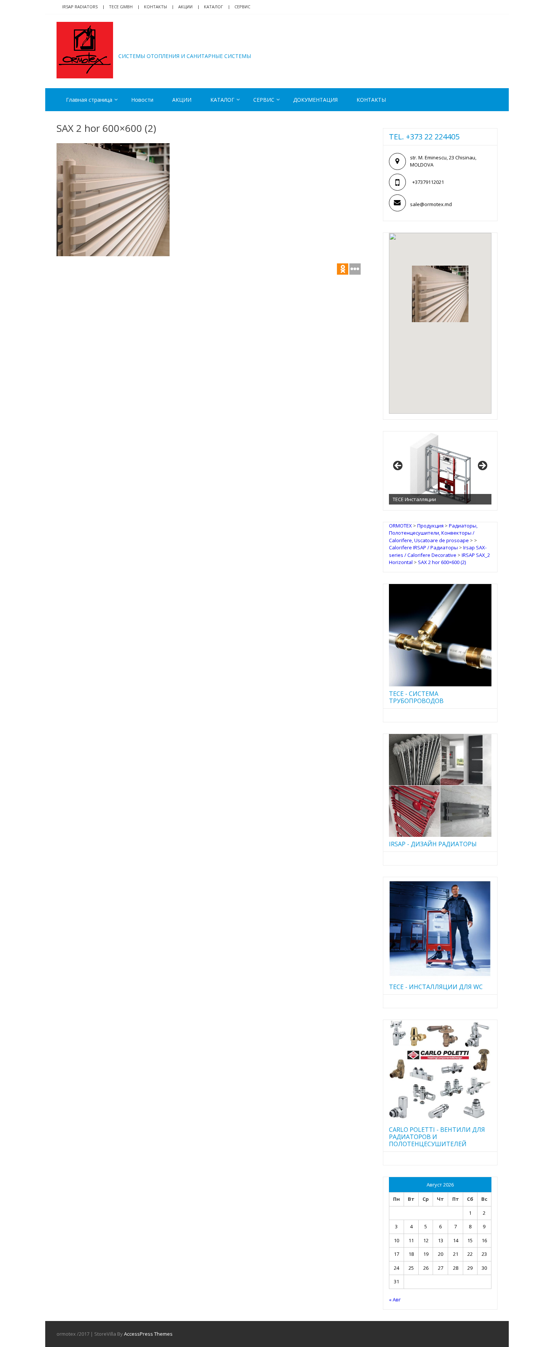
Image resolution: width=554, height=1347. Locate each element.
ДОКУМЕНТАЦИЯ (315, 99)
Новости (142, 99)
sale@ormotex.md (431, 204)
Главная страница (89, 99)
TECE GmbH (121, 6)
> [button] (482, 466)
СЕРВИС (263, 99)
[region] (440, 468)
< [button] (398, 466)
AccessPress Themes (148, 1333)
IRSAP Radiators (80, 6)
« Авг (395, 1299)
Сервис (242, 6)
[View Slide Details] (440, 468)
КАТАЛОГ (213, 6)
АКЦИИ (185, 6)
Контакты (155, 6)
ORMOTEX (151, 44)
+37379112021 (428, 182)
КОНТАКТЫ (371, 99)
